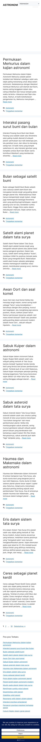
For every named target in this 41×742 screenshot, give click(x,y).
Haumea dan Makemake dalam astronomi (17, 463)
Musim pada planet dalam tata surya (17, 685)
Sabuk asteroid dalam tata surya (16, 404)
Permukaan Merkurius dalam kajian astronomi (16, 63)
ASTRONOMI (11, 4)
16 (12, 626)
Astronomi (10, 108)
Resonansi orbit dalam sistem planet (17, 699)
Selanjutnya (19, 626)
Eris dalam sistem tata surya (17, 521)
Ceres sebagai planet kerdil (14, 675)
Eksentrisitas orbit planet (13, 692)
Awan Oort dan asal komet (13, 658)
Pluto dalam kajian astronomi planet (17, 679)
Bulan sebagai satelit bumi (13, 652)
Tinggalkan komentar (14, 111)
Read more (7, 102)
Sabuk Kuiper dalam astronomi (15, 662)
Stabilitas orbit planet (11, 695)
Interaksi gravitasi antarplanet (15, 702)
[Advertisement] (20, 31)
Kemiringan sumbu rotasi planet (15, 689)
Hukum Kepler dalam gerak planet (16, 711)
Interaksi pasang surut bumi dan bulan (20, 124)
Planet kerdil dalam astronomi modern (18, 682)
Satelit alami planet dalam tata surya (18, 235)
